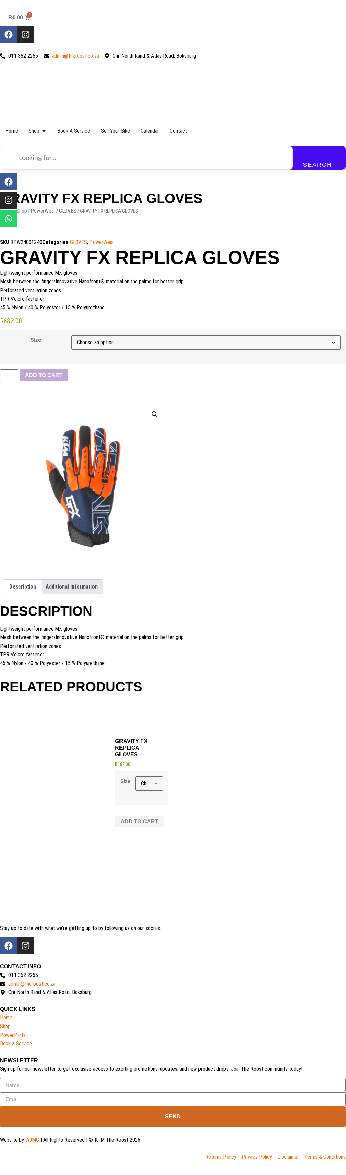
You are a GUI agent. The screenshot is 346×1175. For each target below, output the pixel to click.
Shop (21, 211)
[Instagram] (25, 34)
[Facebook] (8, 34)
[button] (155, 414)
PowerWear (43, 211)
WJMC (32, 1140)
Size (36, 340)
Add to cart (44, 375)
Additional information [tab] (72, 586)
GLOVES (67, 211)
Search (317, 164)
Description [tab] (22, 586)
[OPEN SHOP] (44, 131)
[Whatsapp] (8, 218)
